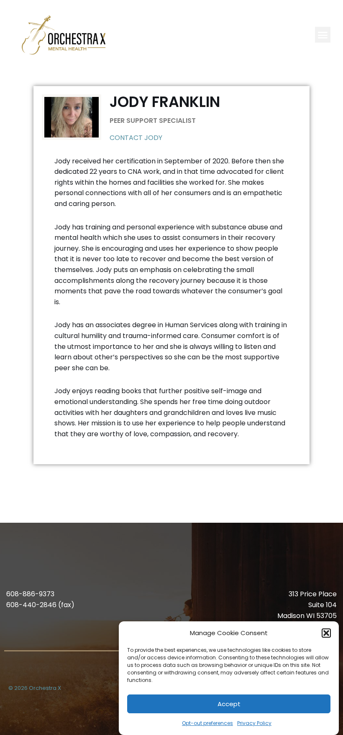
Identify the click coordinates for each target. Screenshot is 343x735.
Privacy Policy (254, 723)
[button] (326, 633)
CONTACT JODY (136, 137)
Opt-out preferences (207, 723)
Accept (229, 703)
